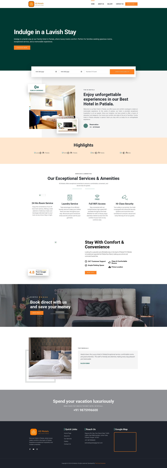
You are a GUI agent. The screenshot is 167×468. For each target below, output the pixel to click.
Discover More (22, 47)
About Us (101, 4)
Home (93, 4)
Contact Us (119, 4)
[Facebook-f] (30, 449)
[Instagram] (37, 449)
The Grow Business (100, 463)
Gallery (110, 4)
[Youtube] (33, 449)
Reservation (94, 125)
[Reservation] (86, 126)
